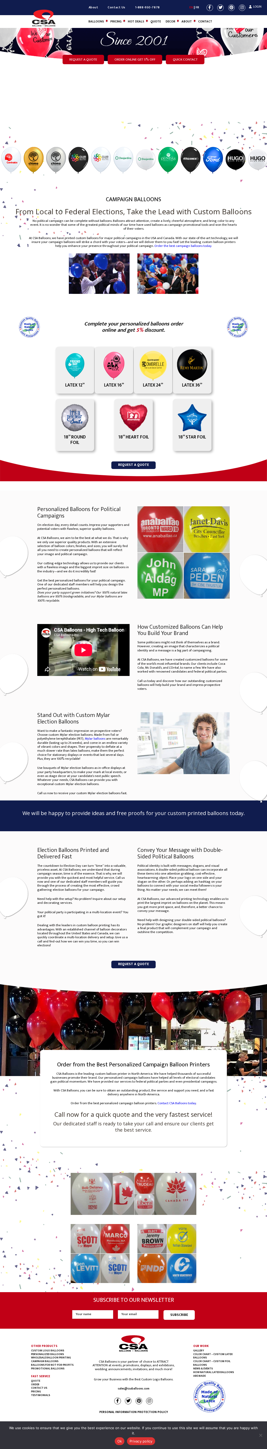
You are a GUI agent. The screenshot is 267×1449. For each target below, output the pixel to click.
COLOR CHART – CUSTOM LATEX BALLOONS (213, 1356)
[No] (260, 1435)
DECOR (170, 21)
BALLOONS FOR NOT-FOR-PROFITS (52, 1365)
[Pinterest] (231, 8)
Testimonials (40, 1395)
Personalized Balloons (47, 1354)
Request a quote (83, 59)
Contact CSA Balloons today (176, 1103)
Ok (119, 1441)
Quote (155, 21)
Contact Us (116, 7)
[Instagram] (242, 8)
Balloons (96, 21)
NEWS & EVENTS (203, 1368)
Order (35, 1384)
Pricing (116, 21)
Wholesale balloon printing (51, 1357)
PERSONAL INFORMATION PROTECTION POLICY (133, 1412)
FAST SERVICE (40, 1376)
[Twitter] (220, 8)
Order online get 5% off (134, 59)
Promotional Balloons (47, 1368)
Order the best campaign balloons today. (183, 246)
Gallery (198, 1350)
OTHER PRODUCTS (44, 1346)
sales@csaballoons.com (133, 1389)
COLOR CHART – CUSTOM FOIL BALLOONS (211, 1363)
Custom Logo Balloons (47, 1350)
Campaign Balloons (44, 1361)
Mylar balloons (95, 738)
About (93, 7)
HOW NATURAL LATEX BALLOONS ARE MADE (213, 1374)
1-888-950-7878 (147, 7)
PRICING (36, 1391)
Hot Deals (136, 21)
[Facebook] (210, 8)
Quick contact (185, 59)
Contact (205, 21)
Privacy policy (141, 1441)
